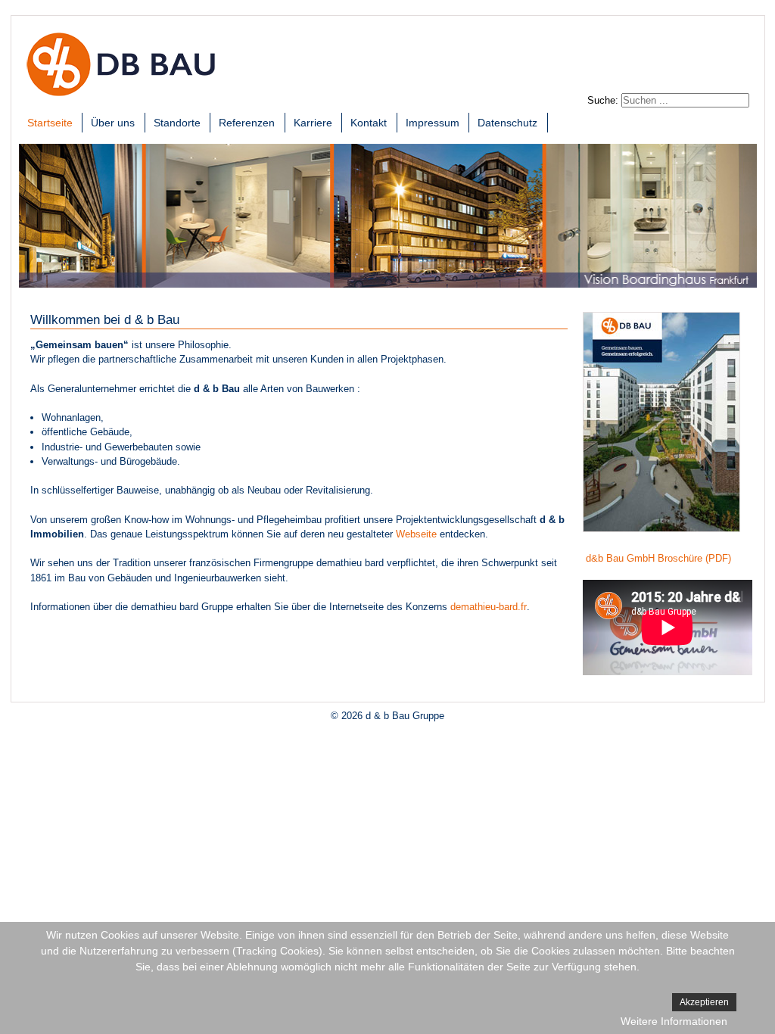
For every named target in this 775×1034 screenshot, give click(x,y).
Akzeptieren (704, 1002)
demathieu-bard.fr (488, 606)
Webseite (416, 534)
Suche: (602, 100)
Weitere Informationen (674, 1021)
